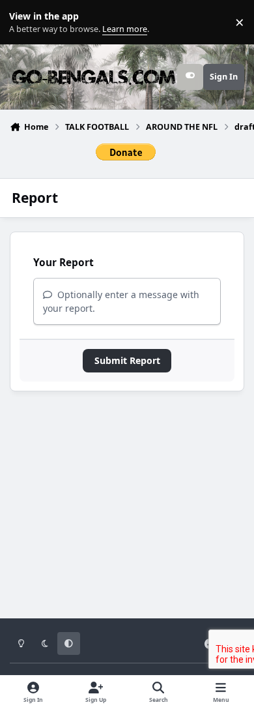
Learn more (25, 22)
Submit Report (127, 360)
